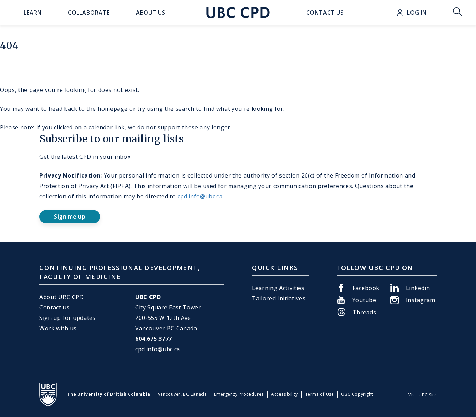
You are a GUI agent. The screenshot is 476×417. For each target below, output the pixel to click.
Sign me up (69, 216)
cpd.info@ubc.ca (200, 196)
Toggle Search (458, 12)
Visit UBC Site (422, 395)
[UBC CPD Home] (237, 12)
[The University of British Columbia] (48, 394)
